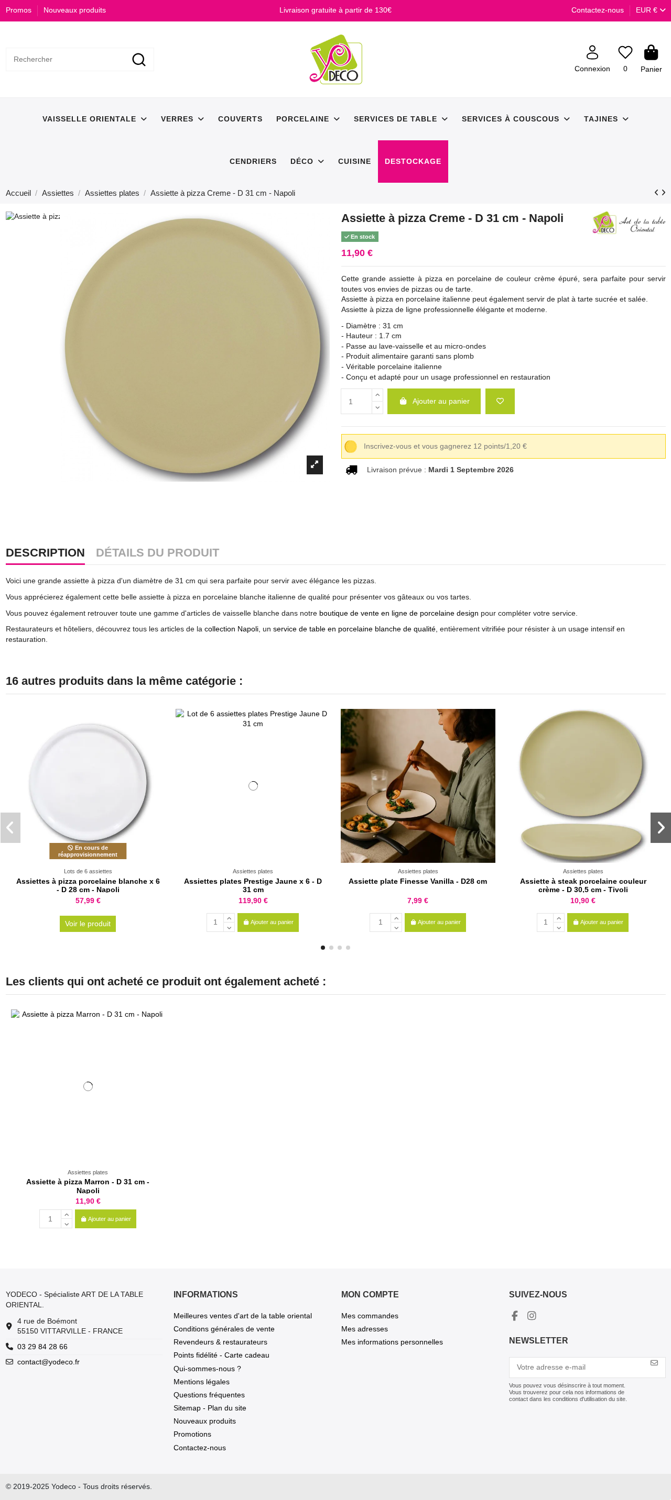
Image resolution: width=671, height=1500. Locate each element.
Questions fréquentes (209, 1395)
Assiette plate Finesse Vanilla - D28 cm (418, 881)
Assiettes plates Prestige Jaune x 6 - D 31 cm (253, 885)
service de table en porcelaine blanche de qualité (354, 629)
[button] (323, 948)
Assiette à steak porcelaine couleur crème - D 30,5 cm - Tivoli (583, 885)
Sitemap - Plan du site (210, 1408)
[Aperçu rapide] (156, 742)
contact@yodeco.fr (48, 1362)
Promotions (192, 1434)
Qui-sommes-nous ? (207, 1368)
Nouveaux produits (75, 10)
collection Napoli (231, 629)
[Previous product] (657, 192)
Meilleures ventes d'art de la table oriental (243, 1316)
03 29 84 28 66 (42, 1346)
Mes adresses (364, 1329)
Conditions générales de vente (224, 1329)
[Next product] (663, 192)
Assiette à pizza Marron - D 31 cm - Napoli (87, 1186)
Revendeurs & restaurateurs (220, 1342)
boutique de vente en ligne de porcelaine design (398, 613)
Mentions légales (202, 1381)
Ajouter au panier (441, 401)
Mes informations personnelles (392, 1342)
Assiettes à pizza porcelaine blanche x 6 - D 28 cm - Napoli (88, 885)
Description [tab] (45, 553)
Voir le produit (88, 923)
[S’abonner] (654, 1363)
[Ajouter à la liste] (500, 401)
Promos (20, 10)
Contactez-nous (597, 10)
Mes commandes (369, 1316)
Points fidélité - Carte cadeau (221, 1355)
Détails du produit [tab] (157, 553)
